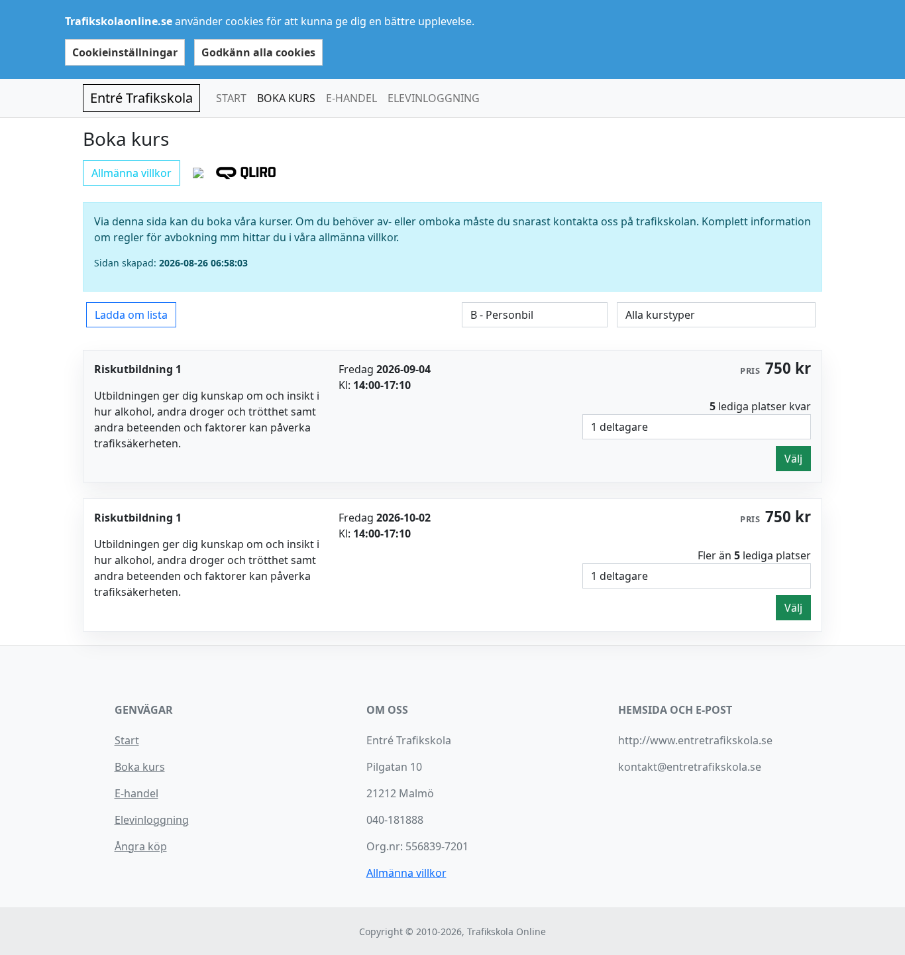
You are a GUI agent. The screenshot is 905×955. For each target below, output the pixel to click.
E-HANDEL (351, 98)
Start (127, 740)
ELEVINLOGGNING (434, 98)
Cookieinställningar (125, 52)
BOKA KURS (286, 98)
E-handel (136, 793)
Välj (793, 458)
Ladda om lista (131, 315)
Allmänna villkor (131, 173)
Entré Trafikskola (141, 98)
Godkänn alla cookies (258, 52)
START (231, 98)
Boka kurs (140, 766)
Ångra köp (141, 846)
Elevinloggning (152, 820)
